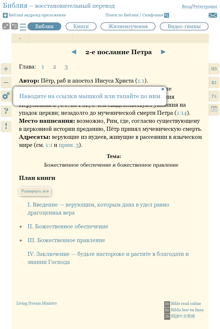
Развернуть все (35, 191)
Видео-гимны (184, 26)
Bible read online (183, 303)
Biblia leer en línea (184, 309)
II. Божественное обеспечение (68, 226)
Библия (44, 26)
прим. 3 (69, 145)
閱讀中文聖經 (180, 316)
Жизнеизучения (128, 26)
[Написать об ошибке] (213, 15)
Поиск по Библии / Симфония (134, 15)
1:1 (141, 80)
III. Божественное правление (66, 240)
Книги (81, 26)
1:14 (182, 113)
